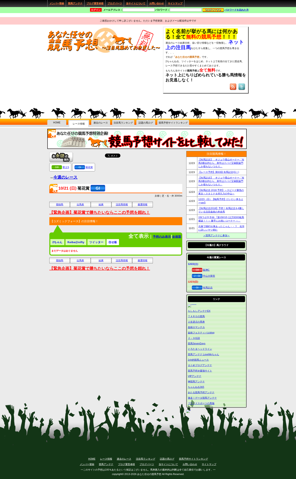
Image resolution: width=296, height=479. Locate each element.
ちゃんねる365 (196, 387)
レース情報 (79, 123)
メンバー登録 (57, 3)
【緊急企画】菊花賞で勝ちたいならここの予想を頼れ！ (99, 212)
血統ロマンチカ (196, 327)
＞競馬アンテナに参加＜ (216, 235)
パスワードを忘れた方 (237, 9)
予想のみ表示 (162, 236)
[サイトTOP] (105, 52)
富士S (66, 167)
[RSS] (233, 88)
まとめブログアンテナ (200, 365)
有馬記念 (208, 287)
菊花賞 (89, 167)
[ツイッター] (242, 88)
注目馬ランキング (123, 122)
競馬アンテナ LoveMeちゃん (203, 354)
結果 (101, 204)
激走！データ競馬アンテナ (202, 397)
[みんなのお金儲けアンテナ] (61, 156)
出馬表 (80, 204)
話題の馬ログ (146, 122)
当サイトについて (135, 3)
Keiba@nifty (75, 242)
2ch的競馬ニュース (198, 359)
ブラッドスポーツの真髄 (201, 403)
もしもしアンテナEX (199, 311)
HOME (56, 122)
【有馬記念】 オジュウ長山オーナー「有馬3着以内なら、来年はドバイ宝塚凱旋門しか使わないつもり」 (221, 163)
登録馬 (59, 204)
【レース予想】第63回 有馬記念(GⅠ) (218, 172)
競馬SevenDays (196, 343)
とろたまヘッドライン (200, 349)
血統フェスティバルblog (201, 332)
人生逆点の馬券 (196, 321)
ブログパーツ (115, 3)
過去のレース (100, 122)
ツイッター (96, 242)
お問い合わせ (156, 3)
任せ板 (113, 242)
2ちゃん (57, 242)
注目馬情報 (122, 204)
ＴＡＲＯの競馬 (196, 316)
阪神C (206, 269)
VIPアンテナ (194, 376)
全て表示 (138, 236)
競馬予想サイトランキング (173, 122)
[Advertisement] (77, 79)
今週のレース (65, 177)
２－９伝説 (194, 338)
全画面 (176, 236)
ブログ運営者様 (95, 3)
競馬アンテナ (75, 3)
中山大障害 (209, 276)
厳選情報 (142, 204)
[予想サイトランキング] (147, 147)
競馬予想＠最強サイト (200, 370)
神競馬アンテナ (196, 381)
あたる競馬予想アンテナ (201, 392)
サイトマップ (175, 3)
